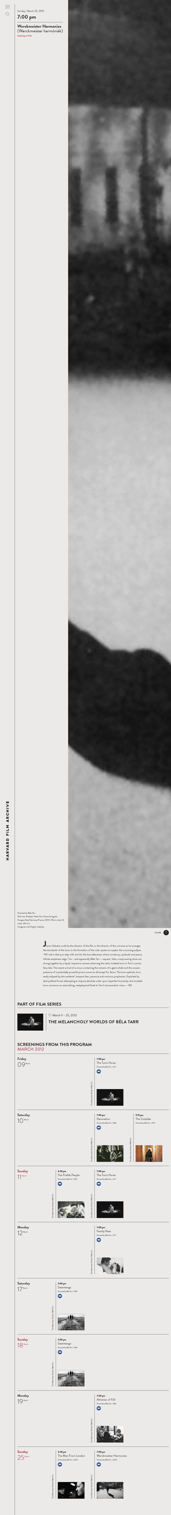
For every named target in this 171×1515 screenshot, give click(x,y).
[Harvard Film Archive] (7, 830)
